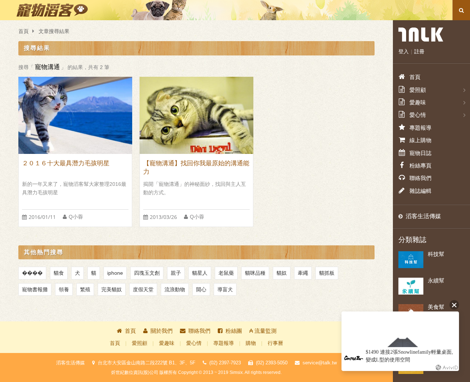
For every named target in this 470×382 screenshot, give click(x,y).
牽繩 (303, 273)
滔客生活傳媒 (423, 216)
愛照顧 (139, 343)
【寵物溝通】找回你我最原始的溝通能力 (196, 167)
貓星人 (199, 273)
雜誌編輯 (420, 191)
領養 (64, 289)
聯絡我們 (199, 331)
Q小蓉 (76, 217)
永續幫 (436, 280)
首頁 (23, 31)
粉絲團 (233, 331)
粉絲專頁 (420, 165)
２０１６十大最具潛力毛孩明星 (65, 163)
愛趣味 (166, 343)
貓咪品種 (255, 273)
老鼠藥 (226, 273)
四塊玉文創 (147, 273)
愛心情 (194, 343)
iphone (115, 273)
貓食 (59, 273)
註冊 (419, 51)
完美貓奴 (111, 289)
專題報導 (223, 343)
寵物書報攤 (35, 289)
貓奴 (281, 273)
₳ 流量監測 (262, 331)
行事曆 (275, 343)
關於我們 (162, 331)
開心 (201, 289)
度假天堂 (143, 289)
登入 (403, 51)
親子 (176, 273)
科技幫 (436, 254)
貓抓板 (327, 273)
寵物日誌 (420, 153)
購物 (251, 343)
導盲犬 (225, 289)
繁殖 (85, 289)
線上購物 (420, 140)
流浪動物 (174, 289)
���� (32, 273)
